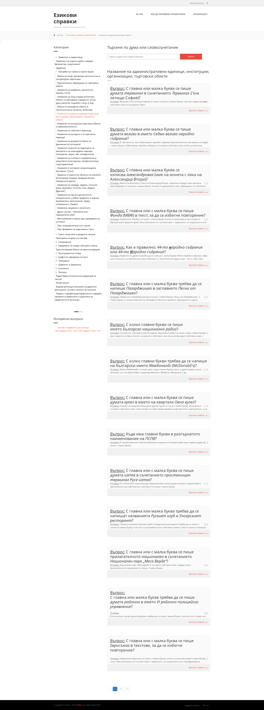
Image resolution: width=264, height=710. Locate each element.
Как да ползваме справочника (168, 14)
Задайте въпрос (192, 705)
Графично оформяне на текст (73, 257)
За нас (139, 14)
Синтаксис (63, 268)
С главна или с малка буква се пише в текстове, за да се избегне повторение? (152, 645)
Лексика (62, 272)
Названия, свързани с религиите (73, 207)
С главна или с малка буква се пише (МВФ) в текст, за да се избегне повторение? (157, 213)
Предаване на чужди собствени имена (77, 245)
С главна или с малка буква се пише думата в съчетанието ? (152, 475)
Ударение (61, 68)
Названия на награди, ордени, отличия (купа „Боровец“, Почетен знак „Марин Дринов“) (76, 187)
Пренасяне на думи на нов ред (71, 238)
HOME (79, 705)
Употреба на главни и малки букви (81, 35)
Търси (191, 56)
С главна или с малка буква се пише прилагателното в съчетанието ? (152, 556)
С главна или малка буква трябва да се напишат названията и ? (155, 515)
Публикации (200, 14)
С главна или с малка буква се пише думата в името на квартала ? (153, 400)
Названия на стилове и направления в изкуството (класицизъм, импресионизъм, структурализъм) (77, 161)
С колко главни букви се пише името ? (146, 327)
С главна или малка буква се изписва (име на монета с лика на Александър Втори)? (156, 174)
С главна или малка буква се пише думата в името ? (152, 133)
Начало (60, 35)
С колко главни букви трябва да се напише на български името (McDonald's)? (158, 363)
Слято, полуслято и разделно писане (76, 234)
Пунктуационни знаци (69, 253)
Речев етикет (62, 282)
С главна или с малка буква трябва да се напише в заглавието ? (156, 288)
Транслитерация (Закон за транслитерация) (78, 249)
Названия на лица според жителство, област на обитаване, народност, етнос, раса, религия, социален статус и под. (76, 99)
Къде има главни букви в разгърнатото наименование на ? (155, 436)
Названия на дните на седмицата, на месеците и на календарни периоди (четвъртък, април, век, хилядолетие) (75, 151)
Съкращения (64, 241)
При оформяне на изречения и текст (75, 229)
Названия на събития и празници (74, 130)
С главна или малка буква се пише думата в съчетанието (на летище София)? (154, 93)
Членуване (63, 260)
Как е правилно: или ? (156, 249)
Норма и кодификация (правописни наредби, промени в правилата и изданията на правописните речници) (78, 296)
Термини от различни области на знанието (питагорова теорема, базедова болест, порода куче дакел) (78, 177)
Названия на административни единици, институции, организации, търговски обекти (77, 116)
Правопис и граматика (69, 264)
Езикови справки (65, 18)
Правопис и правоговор (70, 57)
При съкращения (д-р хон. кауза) (73, 225)
